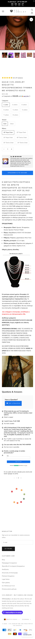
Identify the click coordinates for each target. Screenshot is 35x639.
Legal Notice (5, 579)
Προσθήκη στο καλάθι (17, 173)
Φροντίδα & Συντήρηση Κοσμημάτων (13, 566)
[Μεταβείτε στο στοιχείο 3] (17, 55)
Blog (3, 560)
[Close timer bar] (34, 1)
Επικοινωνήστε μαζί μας (9, 589)
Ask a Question (14, 403)
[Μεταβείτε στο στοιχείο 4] (23, 55)
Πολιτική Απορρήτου (8, 576)
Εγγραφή (8, 549)
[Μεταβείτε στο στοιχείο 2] (11, 55)
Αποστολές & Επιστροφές (10, 573)
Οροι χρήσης (6, 582)
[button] (17, 96)
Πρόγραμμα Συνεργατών (9, 563)
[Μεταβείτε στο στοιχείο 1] (4, 55)
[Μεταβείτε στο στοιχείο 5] (29, 54)
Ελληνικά (25, 619)
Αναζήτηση (5, 569)
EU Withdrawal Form (8, 586)
